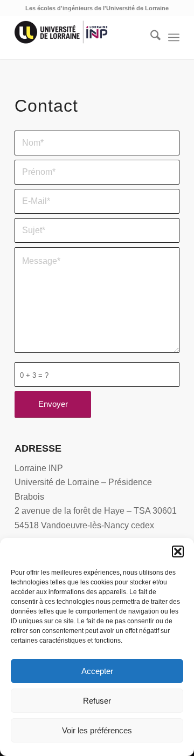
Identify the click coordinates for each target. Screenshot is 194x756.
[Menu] (173, 37)
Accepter (97, 671)
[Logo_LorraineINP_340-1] (81, 37)
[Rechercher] (150, 37)
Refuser (97, 700)
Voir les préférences (97, 730)
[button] (177, 551)
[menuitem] (150, 37)
